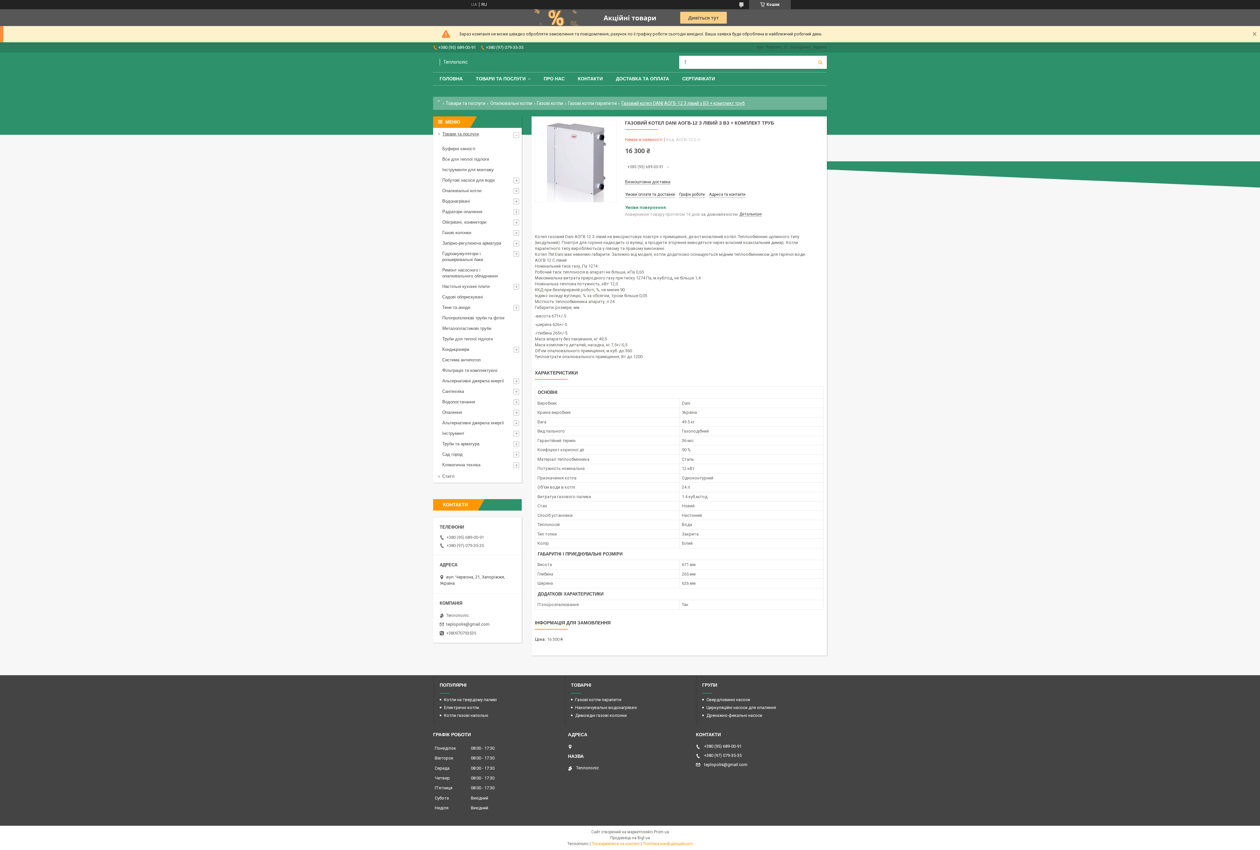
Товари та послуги (501, 78)
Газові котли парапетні (592, 103)
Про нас (554, 78)
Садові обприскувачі (462, 296)
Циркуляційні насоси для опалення (741, 707)
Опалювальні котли (511, 103)
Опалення (452, 412)
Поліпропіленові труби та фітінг (473, 317)
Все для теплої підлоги (465, 159)
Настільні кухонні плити (466, 286)
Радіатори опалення (462, 211)
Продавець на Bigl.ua (630, 838)
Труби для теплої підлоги (467, 338)
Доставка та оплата (642, 78)
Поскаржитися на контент (616, 843)
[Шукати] (820, 62)
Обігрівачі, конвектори (464, 222)
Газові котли (550, 103)
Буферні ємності (458, 148)
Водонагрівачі (456, 201)
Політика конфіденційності (668, 843)
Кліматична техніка (461, 464)
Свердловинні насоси (728, 699)
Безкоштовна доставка (647, 181)
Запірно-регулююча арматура (471, 243)
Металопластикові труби (466, 328)
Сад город (452, 454)
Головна (451, 78)
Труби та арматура (460, 443)
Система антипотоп (461, 359)
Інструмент (453, 433)
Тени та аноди (456, 307)
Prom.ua (661, 832)
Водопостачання (458, 401)
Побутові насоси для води (468, 180)
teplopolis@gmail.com (468, 624)
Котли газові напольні (466, 715)
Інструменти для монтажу (468, 169)
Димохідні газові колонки (601, 715)
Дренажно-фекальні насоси (734, 715)
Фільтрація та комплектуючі (469, 370)
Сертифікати (698, 78)
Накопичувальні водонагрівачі (606, 707)
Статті (448, 476)
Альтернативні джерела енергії (473, 380)
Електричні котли (461, 707)
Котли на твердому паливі (470, 699)
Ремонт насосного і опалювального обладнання (470, 273)
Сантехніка (453, 391)
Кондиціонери (455, 349)
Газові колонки (456, 232)
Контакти (590, 78)
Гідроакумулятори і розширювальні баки (462, 256)
